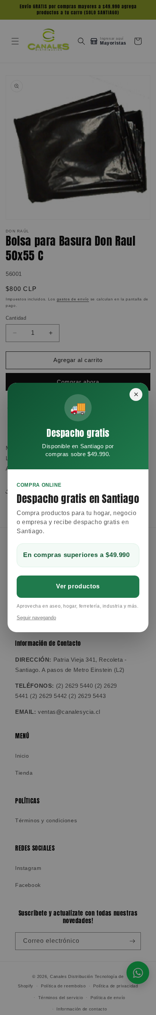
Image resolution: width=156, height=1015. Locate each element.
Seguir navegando (36, 617)
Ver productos (78, 586)
